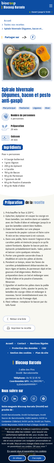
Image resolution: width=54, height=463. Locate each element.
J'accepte (36, 458)
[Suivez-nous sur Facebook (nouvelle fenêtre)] (5, 398)
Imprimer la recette (21, 328)
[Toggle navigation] (50, 6)
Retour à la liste (18, 319)
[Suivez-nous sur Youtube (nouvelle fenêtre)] (24, 398)
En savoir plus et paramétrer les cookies (26, 451)
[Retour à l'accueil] (9, 3)
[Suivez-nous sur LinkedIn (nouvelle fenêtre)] (14, 398)
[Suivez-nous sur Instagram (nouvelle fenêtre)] (33, 398)
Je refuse (17, 458)
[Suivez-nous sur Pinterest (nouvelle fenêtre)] (43, 398)
